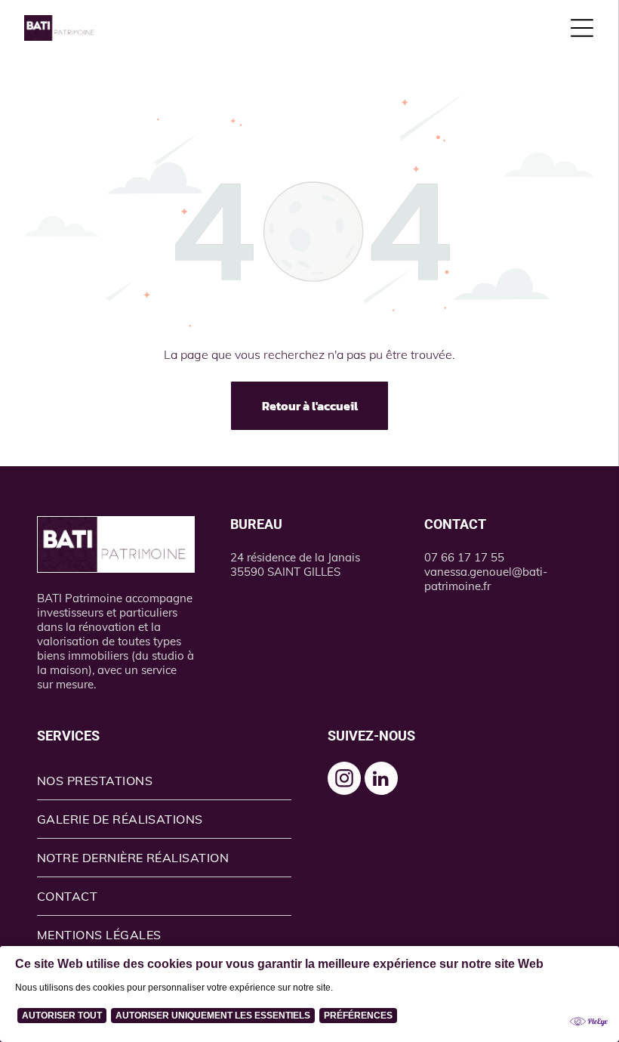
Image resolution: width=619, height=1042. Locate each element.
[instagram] (344, 780)
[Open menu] (582, 28)
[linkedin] (381, 780)
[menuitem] (164, 781)
